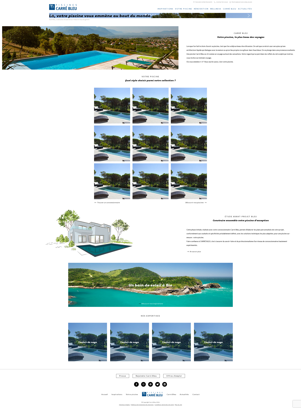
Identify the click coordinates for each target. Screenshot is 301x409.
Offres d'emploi (174, 376)
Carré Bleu (229, 9)
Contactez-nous (222, 2)
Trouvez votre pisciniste (203, 2)
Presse (122, 376)
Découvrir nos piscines (194, 202)
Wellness (215, 9)
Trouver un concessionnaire (108, 202)
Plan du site (178, 405)
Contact (196, 394)
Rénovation (201, 9)
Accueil (104, 394)
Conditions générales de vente (164, 405)
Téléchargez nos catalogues (241, 2)
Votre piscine (183, 9)
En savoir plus (195, 251)
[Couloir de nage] (112, 123)
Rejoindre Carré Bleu (146, 376)
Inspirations (165, 9)
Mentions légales (124, 405)
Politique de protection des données (142, 405)
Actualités (245, 9)
